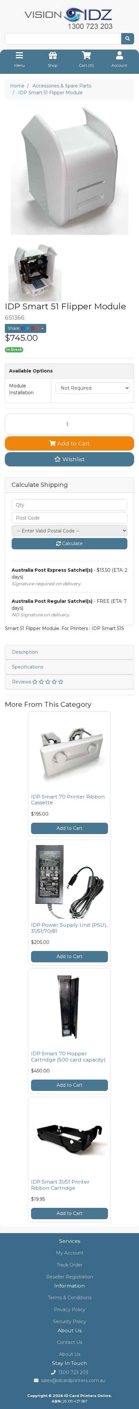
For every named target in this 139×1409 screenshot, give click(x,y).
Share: (14, 328)
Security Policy (69, 1321)
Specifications (27, 667)
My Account (69, 1253)
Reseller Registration (69, 1277)
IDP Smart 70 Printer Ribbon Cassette (68, 800)
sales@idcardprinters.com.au (73, 1380)
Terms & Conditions (69, 1297)
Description (25, 652)
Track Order (69, 1265)
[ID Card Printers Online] (69, 19)
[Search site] (127, 38)
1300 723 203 (73, 1372)
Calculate (72, 543)
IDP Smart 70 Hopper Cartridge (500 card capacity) (68, 1056)
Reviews (22, 682)
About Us (69, 1354)
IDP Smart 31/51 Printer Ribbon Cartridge (60, 1185)
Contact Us (69, 1342)
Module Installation (21, 389)
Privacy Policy (69, 1309)
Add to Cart (73, 443)
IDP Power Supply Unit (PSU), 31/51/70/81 (69, 928)
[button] (69, 459)
